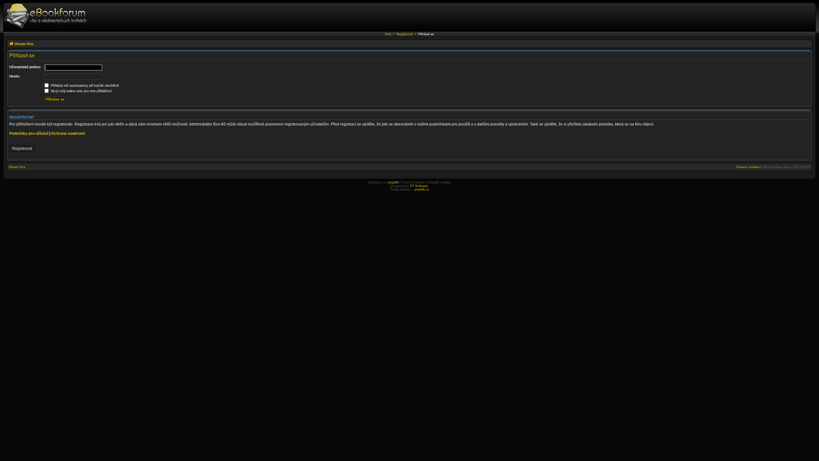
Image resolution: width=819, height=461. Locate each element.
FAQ (388, 34)
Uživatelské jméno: (25, 67)
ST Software (419, 186)
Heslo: (14, 76)
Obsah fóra (17, 167)
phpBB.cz (422, 189)
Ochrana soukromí (68, 133)
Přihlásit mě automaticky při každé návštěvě (84, 85)
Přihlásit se (426, 34)
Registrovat (404, 34)
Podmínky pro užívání (28, 133)
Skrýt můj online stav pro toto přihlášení (81, 91)
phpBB (393, 182)
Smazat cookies (747, 167)
